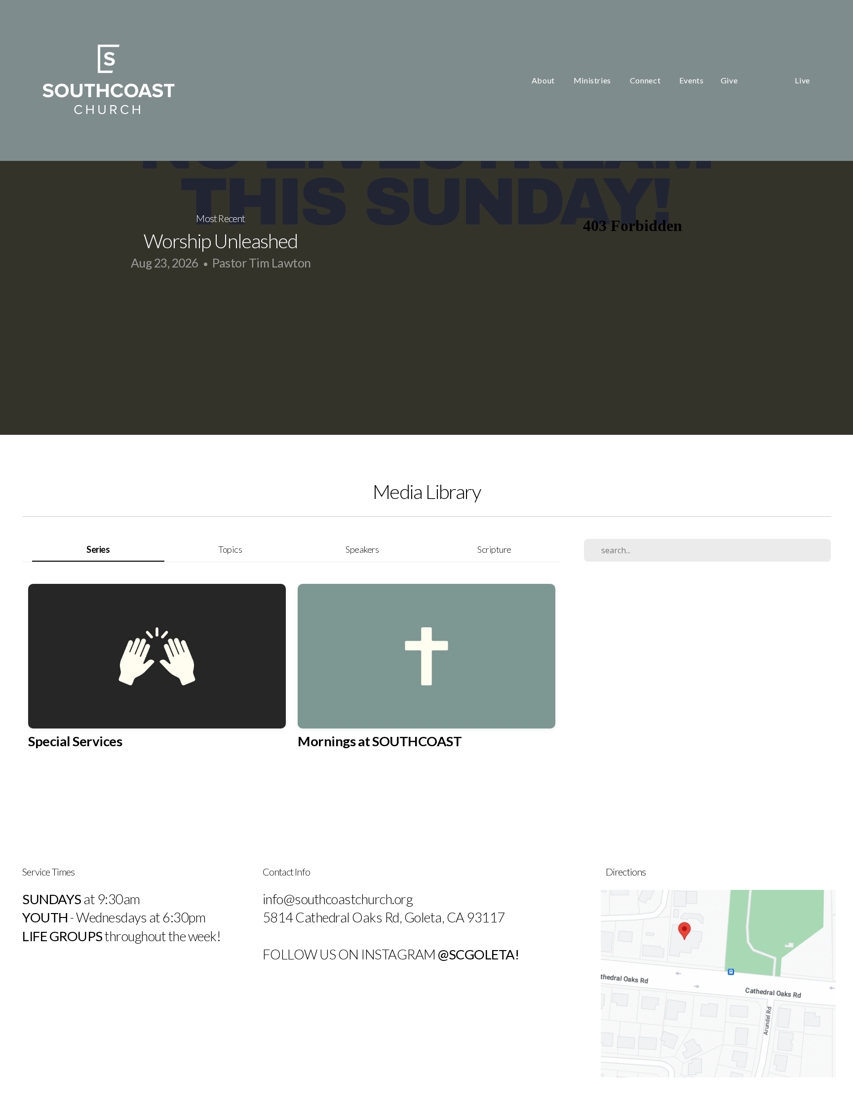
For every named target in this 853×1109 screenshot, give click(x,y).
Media (766, 80)
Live (802, 80)
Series (98, 549)
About (544, 80)
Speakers (362, 549)
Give (729, 80)
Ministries (593, 80)
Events (691, 80)
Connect (646, 80)
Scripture (494, 549)
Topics (230, 549)
